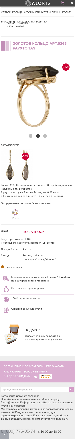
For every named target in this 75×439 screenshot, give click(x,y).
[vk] (36, 377)
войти (50, 242)
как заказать (55, 366)
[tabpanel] (37, 96)
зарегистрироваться (29, 242)
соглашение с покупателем (24, 366)
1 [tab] (30, 132)
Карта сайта (8, 395)
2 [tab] (37, 132)
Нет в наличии (14, 267)
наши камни (12, 371)
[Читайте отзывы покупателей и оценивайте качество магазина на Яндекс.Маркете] (45, 376)
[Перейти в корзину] (64, 3)
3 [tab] (45, 132)
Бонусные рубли (35, 371)
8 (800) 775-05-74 (18, 431)
